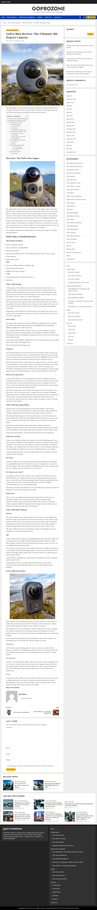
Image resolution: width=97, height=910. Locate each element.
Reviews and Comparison (26, 17)
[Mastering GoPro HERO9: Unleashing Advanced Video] (38, 785)
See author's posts (26, 698)
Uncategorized (70, 259)
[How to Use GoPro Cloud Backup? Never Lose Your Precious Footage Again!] (8, 816)
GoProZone (48, 8)
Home (3, 17)
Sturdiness (15, 128)
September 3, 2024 (51, 821)
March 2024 (69, 119)
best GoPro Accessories (23, 313)
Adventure (69, 209)
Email (8, 754)
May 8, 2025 (49, 808)
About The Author (16, 151)
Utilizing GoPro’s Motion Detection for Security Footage (22, 804)
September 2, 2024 (81, 821)
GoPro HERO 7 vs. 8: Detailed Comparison (80, 306)
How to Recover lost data (75, 320)
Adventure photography (73, 173)
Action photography (72, 213)
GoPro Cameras (18, 781)
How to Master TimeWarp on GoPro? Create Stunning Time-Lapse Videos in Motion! (54, 816)
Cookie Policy (72, 333)
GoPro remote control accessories (76, 199)
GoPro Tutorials (71, 232)
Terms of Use (71, 329)
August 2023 (70, 142)
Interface (15, 142)
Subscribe (92, 17)
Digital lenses (16, 138)
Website (8, 760)
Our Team (71, 336)
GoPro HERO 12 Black (72, 189)
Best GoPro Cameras (74, 272)
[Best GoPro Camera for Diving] (8, 785)
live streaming (70, 176)
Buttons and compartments (19, 129)
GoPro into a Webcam (74, 316)
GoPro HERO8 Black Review (76, 298)
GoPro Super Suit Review (75, 294)
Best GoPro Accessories (74, 275)
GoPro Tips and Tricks (72, 216)
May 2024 (69, 112)
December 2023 (70, 129)
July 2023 (69, 145)
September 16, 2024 (20, 820)
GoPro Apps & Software (73, 236)
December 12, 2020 (19, 41)
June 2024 (69, 109)
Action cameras (70, 206)
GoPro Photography (72, 229)
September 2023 (71, 139)
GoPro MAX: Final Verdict (17, 145)
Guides (40, 17)
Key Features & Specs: (16, 122)
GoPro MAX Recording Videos (18, 131)
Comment (9, 727)
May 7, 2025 (68, 807)
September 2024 (71, 99)
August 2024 (70, 102)
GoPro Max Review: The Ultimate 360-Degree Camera (67, 852)
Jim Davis (10, 41)
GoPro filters (70, 193)
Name (8, 748)
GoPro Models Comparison (74, 222)
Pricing (16, 150)
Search (70, 29)
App (14, 143)
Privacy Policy (72, 326)
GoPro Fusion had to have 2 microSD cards (36, 480)
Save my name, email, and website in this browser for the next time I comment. (31, 766)
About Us (48, 17)
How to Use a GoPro (73, 313)
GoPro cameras (45, 411)
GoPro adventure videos (73, 183)
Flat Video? (15, 135)
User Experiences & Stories (74, 163)
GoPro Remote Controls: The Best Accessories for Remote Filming (79, 804)
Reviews (24, 781)
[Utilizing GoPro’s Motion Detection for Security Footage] (8, 804)
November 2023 (71, 132)
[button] (84, 17)
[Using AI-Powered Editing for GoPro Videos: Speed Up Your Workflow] (39, 804)
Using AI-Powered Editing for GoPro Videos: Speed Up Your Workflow (54, 804)
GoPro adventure (71, 180)
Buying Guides (11, 17)
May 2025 (69, 96)
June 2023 (69, 149)
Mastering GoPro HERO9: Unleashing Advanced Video (52, 785)
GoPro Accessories (71, 239)
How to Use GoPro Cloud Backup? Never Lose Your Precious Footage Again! (22, 816)
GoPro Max (12, 108)
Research (70, 340)
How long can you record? (19, 136)
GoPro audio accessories (73, 186)
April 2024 (69, 116)
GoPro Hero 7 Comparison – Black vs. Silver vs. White (67, 862)
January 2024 (70, 125)
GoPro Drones (70, 219)
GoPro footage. (70, 203)
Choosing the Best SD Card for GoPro (78, 282)
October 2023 (70, 135)
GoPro (18, 487)
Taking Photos (18, 147)
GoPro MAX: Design (16, 124)
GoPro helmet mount (72, 170)
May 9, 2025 (18, 808)
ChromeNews (67, 908)
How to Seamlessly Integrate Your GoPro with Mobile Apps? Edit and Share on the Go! (84, 816)
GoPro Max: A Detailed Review (17, 121)
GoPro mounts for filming (73, 196)
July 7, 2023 (48, 789)
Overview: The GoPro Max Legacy (18, 119)
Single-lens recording (18, 133)
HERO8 (44, 357)
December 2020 (70, 152)
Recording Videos (19, 148)
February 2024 (70, 122)
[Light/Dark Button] (80, 17)
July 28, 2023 (19, 789)
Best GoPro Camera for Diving (21, 786)
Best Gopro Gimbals (73, 279)
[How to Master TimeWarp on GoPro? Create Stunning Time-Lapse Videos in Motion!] (39, 816)
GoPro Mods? (16, 126)
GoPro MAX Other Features (18, 140)
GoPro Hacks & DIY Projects (74, 166)
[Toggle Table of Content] (26, 116)
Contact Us (57, 17)
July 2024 (69, 106)
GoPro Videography (72, 226)
